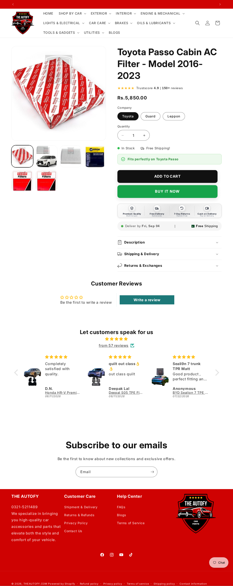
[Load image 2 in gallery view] (46, 156)
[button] (72, 13)
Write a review (147, 300)
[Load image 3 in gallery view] (71, 156)
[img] (117, 339)
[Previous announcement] (13, 4)
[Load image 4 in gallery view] (95, 156)
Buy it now (167, 191)
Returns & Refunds (79, 515)
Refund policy (89, 583)
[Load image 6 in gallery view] (46, 181)
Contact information (193, 583)
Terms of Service (131, 523)
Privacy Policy (76, 523)
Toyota (128, 116)
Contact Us (73, 531)
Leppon (173, 116)
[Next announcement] (220, 4)
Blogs (121, 515)
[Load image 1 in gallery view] (22, 156)
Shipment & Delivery (80, 507)
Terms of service (138, 583)
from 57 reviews (114, 345)
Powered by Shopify (61, 583)
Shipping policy (164, 583)
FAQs (121, 507)
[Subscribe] (152, 472)
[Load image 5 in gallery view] (22, 181)
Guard (150, 116)
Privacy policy (112, 583)
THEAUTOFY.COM (35, 583)
